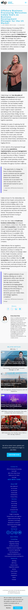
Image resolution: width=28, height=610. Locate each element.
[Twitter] (12, 309)
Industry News (14, 565)
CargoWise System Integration (14, 548)
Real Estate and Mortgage (14, 524)
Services (14, 499)
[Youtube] (19, 532)
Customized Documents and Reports (14, 556)
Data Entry (14, 501)
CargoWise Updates (14, 567)
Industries (14, 512)
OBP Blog (14, 560)
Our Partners (14, 490)
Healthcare (14, 526)
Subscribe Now (14, 455)
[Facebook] (8, 309)
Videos (14, 577)
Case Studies (14, 571)
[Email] (20, 309)
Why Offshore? (14, 486)
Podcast (14, 579)
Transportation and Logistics (14, 516)
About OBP (14, 484)
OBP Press (14, 563)
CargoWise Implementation (14, 554)
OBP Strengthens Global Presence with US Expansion (14, 390)
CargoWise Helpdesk (14, 541)
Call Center (14, 505)
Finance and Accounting (14, 518)
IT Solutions (14, 507)
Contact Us (14, 466)
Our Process (14, 488)
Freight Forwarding (14, 514)
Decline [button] (8, 607)
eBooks (14, 569)
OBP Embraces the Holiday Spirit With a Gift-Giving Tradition (14, 433)
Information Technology (14, 520)
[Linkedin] (16, 309)
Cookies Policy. (8, 605)
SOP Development (14, 552)
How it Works (14, 537)
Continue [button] (18, 607)
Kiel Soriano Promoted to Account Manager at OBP (14, 369)
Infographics (14, 575)
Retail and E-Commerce (14, 522)
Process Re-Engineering (14, 550)
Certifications (14, 494)
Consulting (14, 539)
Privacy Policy (14, 496)
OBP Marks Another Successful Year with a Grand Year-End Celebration (14, 412)
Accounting (14, 503)
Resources (14, 558)
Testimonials (14, 492)
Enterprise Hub (14, 509)
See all (13, 349)
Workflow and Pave (14, 546)
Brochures (14, 573)
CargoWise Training (14, 543)
